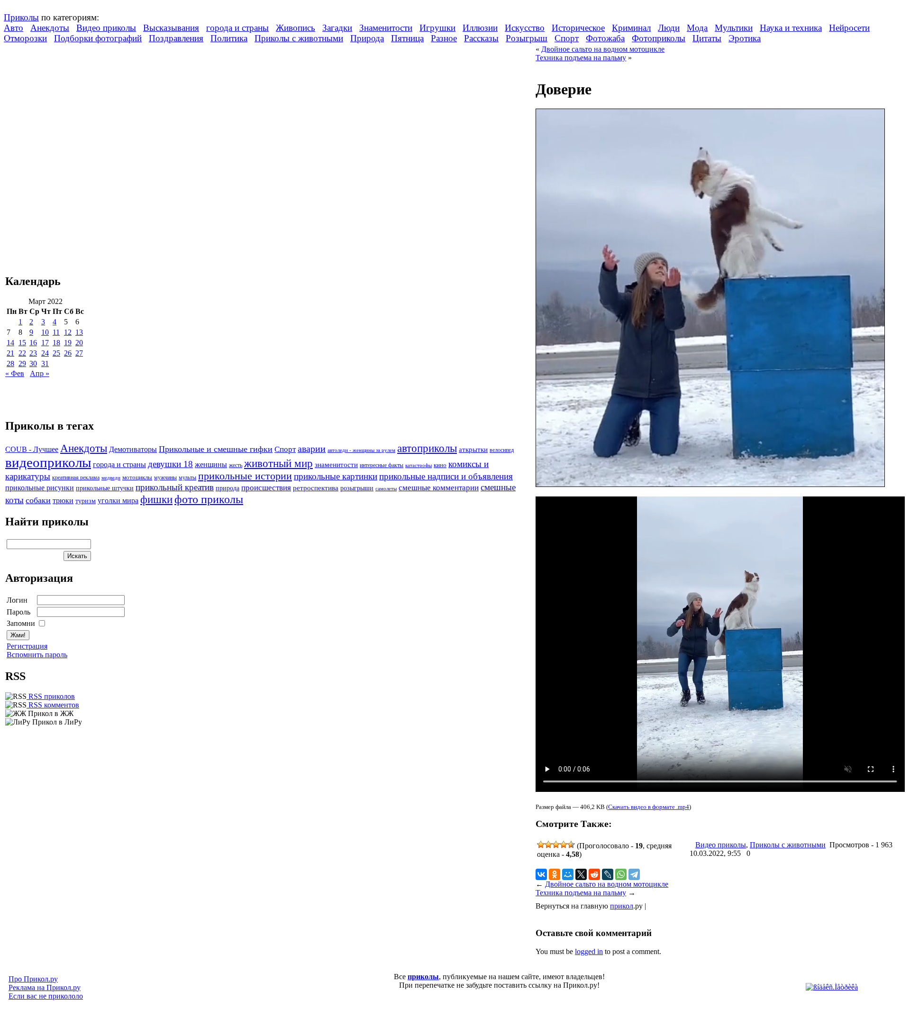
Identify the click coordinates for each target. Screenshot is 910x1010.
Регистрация (27, 646)
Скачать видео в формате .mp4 (648, 806)
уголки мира (118, 500)
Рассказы (481, 38)
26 (68, 353)
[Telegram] (634, 874)
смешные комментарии (439, 487)
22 (22, 353)
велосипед (502, 450)
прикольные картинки (335, 476)
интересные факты (381, 465)
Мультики (734, 28)
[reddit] (594, 874)
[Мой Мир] (567, 874)
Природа (367, 38)
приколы (423, 977)
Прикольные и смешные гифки (216, 449)
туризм (85, 501)
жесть (235, 465)
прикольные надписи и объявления (446, 476)
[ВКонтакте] (541, 874)
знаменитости (336, 464)
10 (45, 332)
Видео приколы (106, 28)
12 (68, 332)
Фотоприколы (658, 38)
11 (56, 332)
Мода (697, 28)
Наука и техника (791, 28)
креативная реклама (76, 477)
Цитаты (706, 38)
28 (10, 363)
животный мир (278, 463)
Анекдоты (49, 28)
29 (22, 363)
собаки (38, 500)
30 (33, 363)
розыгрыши (356, 488)
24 (45, 353)
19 (68, 343)
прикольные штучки (105, 488)
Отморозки (25, 38)
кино (440, 465)
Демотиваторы (133, 449)
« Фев (14, 373)
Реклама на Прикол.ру (45, 987)
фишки (156, 499)
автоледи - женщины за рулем (361, 450)
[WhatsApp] (621, 874)
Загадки (337, 28)
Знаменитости (385, 28)
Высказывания (171, 28)
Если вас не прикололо (46, 996)
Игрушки (437, 28)
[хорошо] (563, 844)
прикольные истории (245, 476)
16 (33, 343)
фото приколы (208, 499)
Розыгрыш (526, 38)
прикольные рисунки (39, 488)
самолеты (386, 488)
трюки (63, 500)
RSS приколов (51, 696)
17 (45, 343)
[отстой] (541, 844)
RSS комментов (53, 705)
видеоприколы (48, 462)
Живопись (295, 28)
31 (45, 363)
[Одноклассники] (554, 874)
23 (33, 353)
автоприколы (427, 448)
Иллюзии (480, 28)
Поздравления (176, 38)
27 (79, 353)
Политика (228, 38)
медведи (110, 477)
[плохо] (548, 844)
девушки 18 (170, 464)
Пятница (407, 38)
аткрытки (473, 449)
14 (10, 343)
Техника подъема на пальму (581, 58)
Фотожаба (605, 38)
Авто (13, 28)
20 (79, 343)
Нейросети (849, 28)
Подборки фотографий (98, 38)
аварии (312, 448)
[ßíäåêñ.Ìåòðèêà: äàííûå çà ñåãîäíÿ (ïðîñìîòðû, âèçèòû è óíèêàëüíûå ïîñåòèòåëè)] (832, 987)
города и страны (237, 28)
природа (227, 488)
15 (22, 343)
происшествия (266, 487)
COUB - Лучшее (31, 449)
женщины (211, 464)
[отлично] (571, 844)
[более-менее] (556, 844)
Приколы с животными (299, 38)
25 (56, 353)
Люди (669, 28)
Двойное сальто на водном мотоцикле (602, 49)
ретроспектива (315, 488)
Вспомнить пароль (37, 655)
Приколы (21, 17)
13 (79, 332)
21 (10, 353)
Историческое (578, 28)
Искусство (525, 28)
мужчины (165, 477)
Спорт (567, 38)
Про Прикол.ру (33, 979)
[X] (581, 874)
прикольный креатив (175, 487)
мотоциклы (137, 477)
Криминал (631, 28)
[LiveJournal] (607, 874)
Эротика (744, 38)
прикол (621, 906)
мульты (187, 477)
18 (56, 343)
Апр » (39, 373)
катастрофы (418, 465)
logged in (589, 951)
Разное (444, 38)
